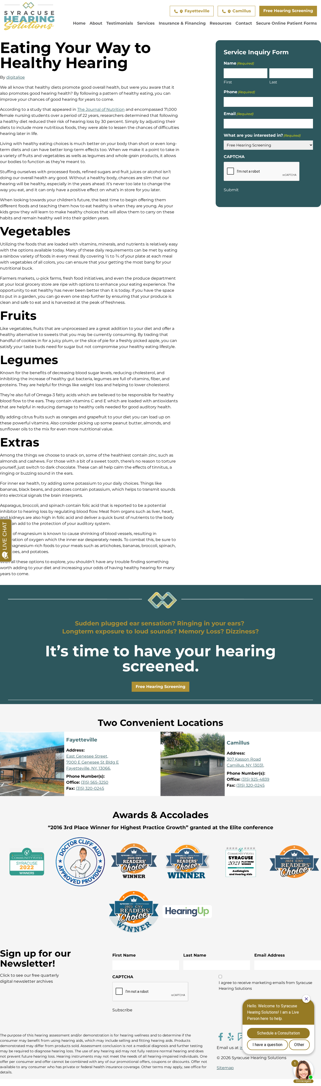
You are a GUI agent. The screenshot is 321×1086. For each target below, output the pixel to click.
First (228, 81)
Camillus (241, 11)
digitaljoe (15, 77)
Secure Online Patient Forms (286, 23)
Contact (243, 23)
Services (146, 23)
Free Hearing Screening (288, 10)
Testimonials (119, 23)
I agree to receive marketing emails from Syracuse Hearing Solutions (265, 985)
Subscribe (122, 1010)
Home (79, 23)
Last (273, 81)
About (96, 23)
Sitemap (225, 1067)
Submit (231, 189)
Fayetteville (196, 11)
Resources (220, 23)
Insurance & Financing (182, 23)
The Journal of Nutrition (101, 109)
